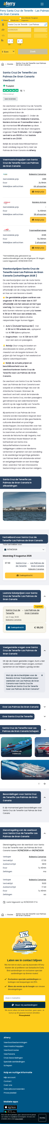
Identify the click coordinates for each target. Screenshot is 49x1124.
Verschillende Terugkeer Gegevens (29, 19)
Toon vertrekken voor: (12, 544)
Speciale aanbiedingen (14, 1061)
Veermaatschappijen (14, 1046)
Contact (8, 1081)
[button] (24, 549)
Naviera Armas (39, 202)
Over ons (8, 1085)
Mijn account (10, 1077)
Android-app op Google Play (10, 1112)
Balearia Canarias (37, 174)
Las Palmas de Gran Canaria (37, 564)
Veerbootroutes (11, 1050)
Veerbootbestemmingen (15, 1042)
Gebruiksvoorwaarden (14, 1089)
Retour (5, 20)
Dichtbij (42, 1118)
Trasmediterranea (37, 230)
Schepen (8, 1065)
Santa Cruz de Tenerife (21, 564)
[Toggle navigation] (42, 4)
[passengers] (39, 783)
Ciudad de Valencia (16, 752)
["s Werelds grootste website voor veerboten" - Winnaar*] (9, 4)
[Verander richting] (45, 24)
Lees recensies (10, 99)
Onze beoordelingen (13, 1057)
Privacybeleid (24, 1015)
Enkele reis (15, 20)
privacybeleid (19, 1119)
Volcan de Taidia (33, 776)
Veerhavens (9, 1054)
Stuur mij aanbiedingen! (26, 1005)
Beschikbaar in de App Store (10, 1107)
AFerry (7, 1037)
